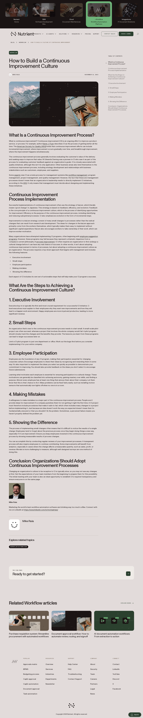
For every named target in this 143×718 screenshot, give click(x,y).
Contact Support (75, 679)
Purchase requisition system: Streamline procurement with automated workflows (29, 635)
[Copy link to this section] (6, 135)
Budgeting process (31, 674)
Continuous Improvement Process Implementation (117, 69)
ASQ (25, 183)
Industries (50, 674)
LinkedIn (116, 669)
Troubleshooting (75, 674)
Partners (93, 684)
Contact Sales (109, 33)
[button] (39, 34)
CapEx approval (29, 679)
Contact (116, 664)
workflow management (77, 175)
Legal (92, 689)
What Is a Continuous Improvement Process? (116, 63)
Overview (49, 664)
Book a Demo (126, 33)
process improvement (46, 242)
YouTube (116, 674)
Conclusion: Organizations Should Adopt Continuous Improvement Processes (117, 108)
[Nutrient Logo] (22, 34)
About (92, 664)
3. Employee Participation (117, 92)
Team (92, 674)
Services (49, 669)
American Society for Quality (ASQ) (31, 146)
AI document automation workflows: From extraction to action (112, 635)
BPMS (25, 669)
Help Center (73, 664)
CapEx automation (30, 684)
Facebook (117, 689)
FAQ (69, 669)
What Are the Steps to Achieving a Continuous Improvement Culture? (116, 77)
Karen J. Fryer (48, 144)
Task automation (30, 694)
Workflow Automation (18, 546)
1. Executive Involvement (117, 83)
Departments (51, 679)
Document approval (31, 689)
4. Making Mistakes (115, 97)
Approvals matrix (30, 664)
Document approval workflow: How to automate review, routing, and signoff (70, 635)
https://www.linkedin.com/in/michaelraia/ (41, 510)
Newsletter (50, 684)
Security (93, 669)
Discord (116, 679)
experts (17, 175)
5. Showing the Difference (117, 101)
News (92, 694)
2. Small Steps (113, 88)
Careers (93, 679)
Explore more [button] (126, 603)
